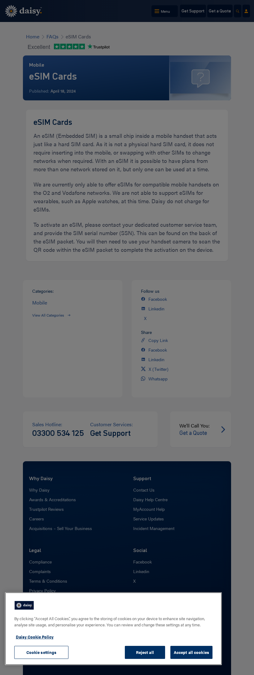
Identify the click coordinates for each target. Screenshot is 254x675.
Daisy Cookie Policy (35, 637)
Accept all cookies (191, 652)
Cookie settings (41, 652)
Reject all (145, 652)
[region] (113, 628)
